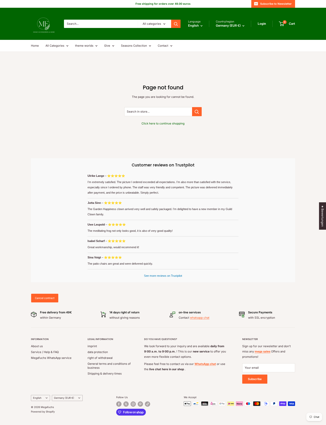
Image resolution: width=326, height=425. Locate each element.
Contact (163, 45)
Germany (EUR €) (64, 397)
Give (107, 45)
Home (35, 45)
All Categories (54, 45)
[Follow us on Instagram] (133, 404)
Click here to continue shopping (163, 123)
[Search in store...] (197, 111)
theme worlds (84, 45)
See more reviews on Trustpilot (163, 275)
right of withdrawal (100, 358)
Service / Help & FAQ (45, 352)
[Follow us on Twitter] (126, 404)
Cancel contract (45, 298)
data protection (98, 352)
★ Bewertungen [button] (322, 216)
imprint (92, 346)
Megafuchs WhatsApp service (51, 358)
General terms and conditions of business (109, 365)
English (37, 397)
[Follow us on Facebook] (118, 404)
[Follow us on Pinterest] (140, 404)
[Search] (176, 24)
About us (37, 346)
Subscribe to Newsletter (276, 3)
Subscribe (255, 379)
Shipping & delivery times (105, 373)
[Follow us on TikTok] (147, 404)
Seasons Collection (134, 45)
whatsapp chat (199, 317)
